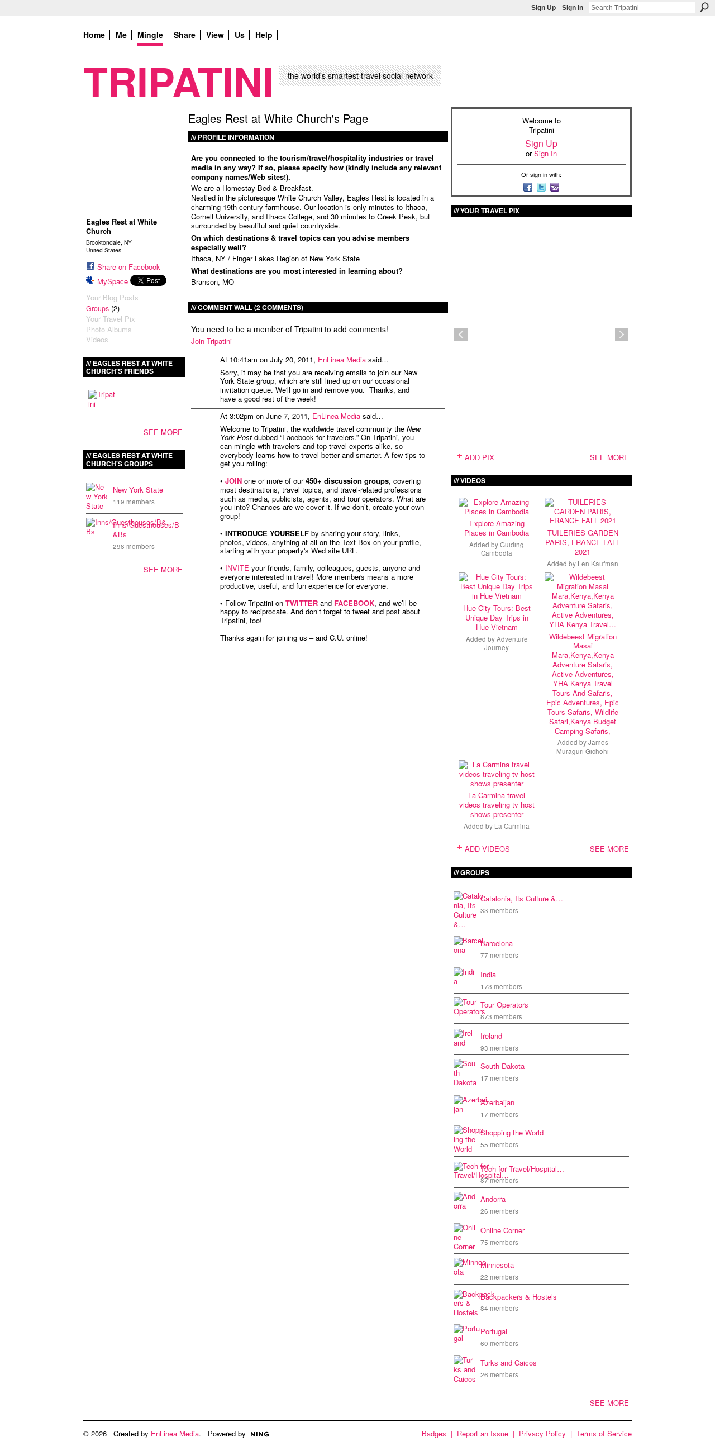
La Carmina (512, 826)
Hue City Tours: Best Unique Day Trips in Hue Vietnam (497, 617)
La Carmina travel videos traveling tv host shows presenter (497, 804)
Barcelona (496, 943)
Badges (434, 1433)
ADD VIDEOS (487, 848)
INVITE (237, 567)
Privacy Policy (542, 1433)
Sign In (572, 8)
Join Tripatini (211, 341)
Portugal (493, 1331)
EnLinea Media (342, 359)
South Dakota (502, 1066)
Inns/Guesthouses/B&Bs (146, 529)
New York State (138, 489)
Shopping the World (512, 1132)
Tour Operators (504, 1004)
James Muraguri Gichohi (582, 746)
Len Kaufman (598, 563)
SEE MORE (163, 432)
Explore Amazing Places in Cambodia (496, 528)
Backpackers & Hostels (518, 1296)
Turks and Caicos (508, 1362)
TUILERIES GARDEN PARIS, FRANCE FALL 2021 (582, 542)
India (488, 974)
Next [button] (621, 334)
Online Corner (502, 1230)
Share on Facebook (128, 266)
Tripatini (178, 80)
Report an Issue (482, 1433)
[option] (541, 334)
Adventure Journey (506, 643)
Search (704, 7)
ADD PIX (479, 457)
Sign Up (543, 8)
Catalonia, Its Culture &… (521, 898)
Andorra (493, 1199)
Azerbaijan (497, 1102)
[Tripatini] (101, 403)
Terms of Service (604, 1433)
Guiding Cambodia (502, 548)
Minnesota (497, 1264)
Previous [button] (461, 334)
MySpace (112, 281)
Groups (97, 308)
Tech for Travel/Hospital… (522, 1168)
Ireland (491, 1035)
